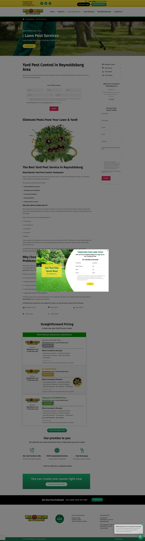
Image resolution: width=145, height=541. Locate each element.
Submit (90, 284)
